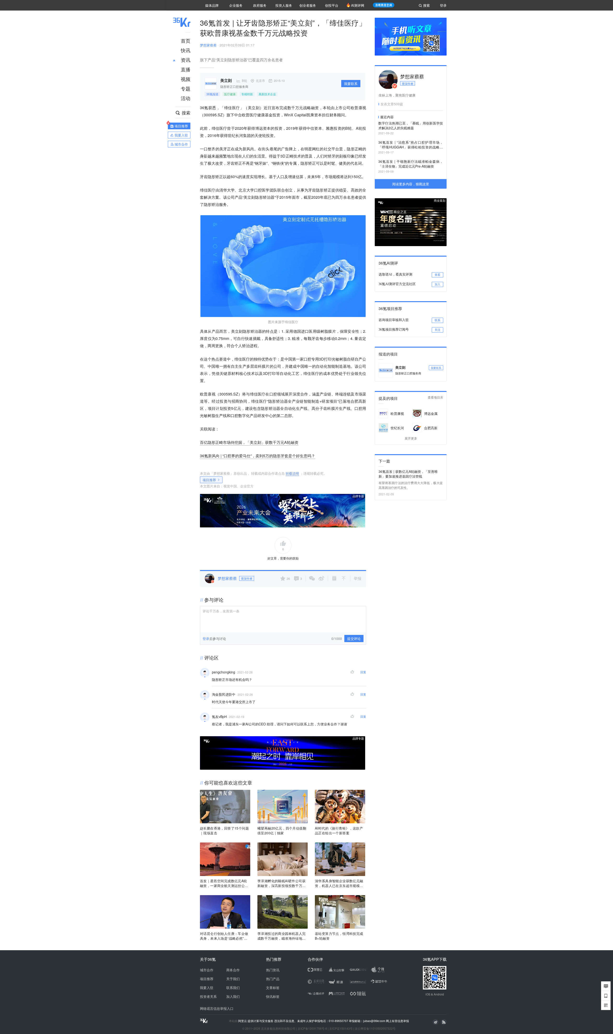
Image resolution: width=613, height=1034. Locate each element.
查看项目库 (435, 397)
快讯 (185, 50)
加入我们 (233, 996)
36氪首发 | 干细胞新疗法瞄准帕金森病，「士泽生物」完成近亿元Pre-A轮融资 (410, 164)
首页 (185, 40)
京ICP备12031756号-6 (312, 1028)
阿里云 (243, 1021)
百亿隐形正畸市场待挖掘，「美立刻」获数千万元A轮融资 (249, 442)
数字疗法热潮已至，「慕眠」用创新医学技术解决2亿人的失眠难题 (410, 125)
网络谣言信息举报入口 (216, 1008)
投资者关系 (208, 996)
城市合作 (206, 969)
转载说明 (292, 473)
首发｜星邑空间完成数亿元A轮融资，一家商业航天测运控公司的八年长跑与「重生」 (224, 883)
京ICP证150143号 (341, 1028)
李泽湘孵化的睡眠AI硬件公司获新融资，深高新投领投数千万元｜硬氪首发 (281, 883)
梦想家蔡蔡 (208, 45)
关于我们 (233, 978)
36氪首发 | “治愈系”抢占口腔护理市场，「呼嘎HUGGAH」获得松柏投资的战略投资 (410, 145)
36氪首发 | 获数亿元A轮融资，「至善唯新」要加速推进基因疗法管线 (408, 474)
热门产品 (272, 978)
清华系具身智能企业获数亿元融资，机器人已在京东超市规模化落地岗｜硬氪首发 (339, 883)
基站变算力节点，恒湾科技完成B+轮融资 (339, 936)
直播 (185, 69)
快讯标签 (272, 996)
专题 (185, 88)
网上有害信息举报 (397, 1021)
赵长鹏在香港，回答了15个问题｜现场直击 (224, 830)
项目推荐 (209, 479)
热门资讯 (272, 969)
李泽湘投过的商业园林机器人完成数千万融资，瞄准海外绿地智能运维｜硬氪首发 (281, 936)
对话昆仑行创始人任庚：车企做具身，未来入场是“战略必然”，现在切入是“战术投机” (224, 936)
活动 (185, 98)
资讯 (185, 60)
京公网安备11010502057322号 (375, 1028)
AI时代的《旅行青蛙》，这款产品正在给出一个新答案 (339, 830)
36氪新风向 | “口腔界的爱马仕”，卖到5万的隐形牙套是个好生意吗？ (257, 455)
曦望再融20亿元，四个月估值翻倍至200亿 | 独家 (281, 830)
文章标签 (272, 987)
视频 (185, 79)
